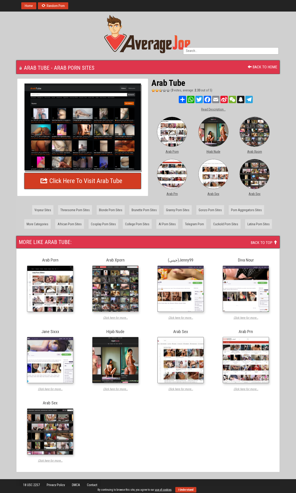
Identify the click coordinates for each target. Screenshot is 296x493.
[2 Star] (157, 90)
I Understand (186, 489)
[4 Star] (164, 90)
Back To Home (264, 67)
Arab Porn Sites (74, 68)
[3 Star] (161, 90)
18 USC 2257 (31, 485)
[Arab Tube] (82, 127)
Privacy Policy (56, 485)
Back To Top (262, 242)
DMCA (76, 485)
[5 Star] (168, 90)
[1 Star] (153, 90)
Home (29, 6)
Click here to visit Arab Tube (85, 181)
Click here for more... (115, 317)
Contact (92, 485)
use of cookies (163, 489)
